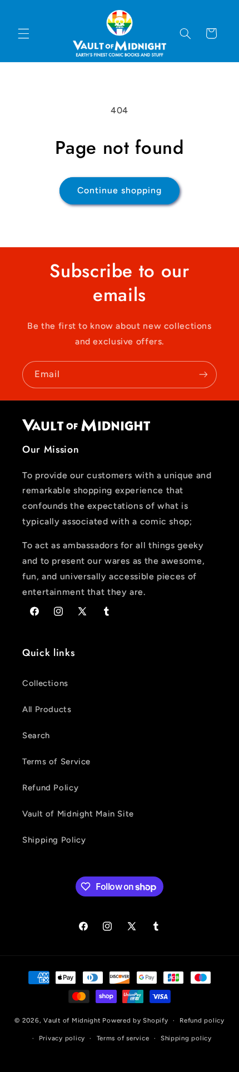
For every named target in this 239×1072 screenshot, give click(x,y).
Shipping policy (186, 1038)
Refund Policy (50, 788)
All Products (47, 709)
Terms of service (123, 1038)
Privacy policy (62, 1038)
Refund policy (202, 1020)
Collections (45, 683)
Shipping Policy (54, 840)
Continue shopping (119, 190)
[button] (23, 33)
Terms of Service (56, 762)
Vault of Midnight (72, 1020)
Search (36, 735)
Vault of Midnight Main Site (78, 814)
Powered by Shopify (135, 1020)
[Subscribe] (203, 374)
